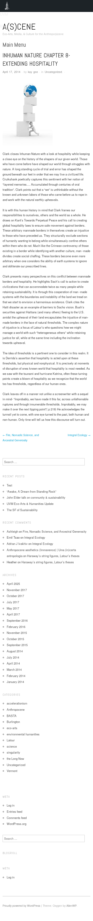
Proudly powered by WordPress (21, 906)
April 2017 (13, 614)
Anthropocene (16, 709)
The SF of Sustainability (22, 510)
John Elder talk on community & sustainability (36, 497)
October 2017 (15, 596)
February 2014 (16, 676)
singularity (13, 752)
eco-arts (12, 728)
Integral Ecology (79, 435)
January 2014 (15, 682)
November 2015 (17, 633)
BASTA (12, 716)
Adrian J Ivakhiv (17, 543)
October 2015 (15, 639)
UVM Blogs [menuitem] (7, 6)
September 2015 (17, 645)
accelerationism (17, 703)
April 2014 (13, 663)
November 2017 (17, 590)
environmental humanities (23, 734)
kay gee (33, 72)
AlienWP (71, 906)
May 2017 (13, 608)
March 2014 (14, 669)
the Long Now (15, 758)
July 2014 (13, 657)
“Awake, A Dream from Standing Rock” (31, 491)
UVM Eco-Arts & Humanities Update (30, 504)
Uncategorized (53, 72)
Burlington (13, 722)
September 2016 (17, 620)
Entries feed (14, 811)
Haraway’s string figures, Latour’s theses (53, 556)
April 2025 (13, 583)
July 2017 (13, 602)
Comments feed (17, 818)
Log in (10, 805)
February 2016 (16, 627)
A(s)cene (19, 26)
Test (9, 485)
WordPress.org (16, 824)
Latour (11, 740)
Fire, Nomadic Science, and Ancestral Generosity (55, 531)
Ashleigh (12, 531)
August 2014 (15, 651)
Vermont (12, 771)
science (12, 746)
